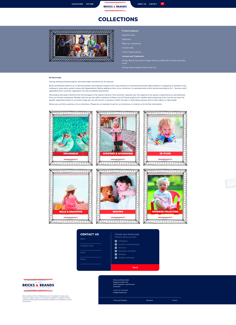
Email (82, 252)
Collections (77, 4)
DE (162, 4)
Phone (83, 259)
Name (82, 239)
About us (142, 4)
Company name (86, 245)
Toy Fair (89, 4)
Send (135, 267)
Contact (153, 4)
